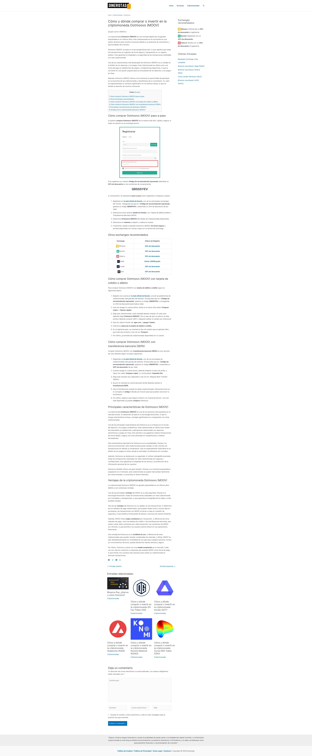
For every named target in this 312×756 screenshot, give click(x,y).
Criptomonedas (117, 15)
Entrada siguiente (167, 566)
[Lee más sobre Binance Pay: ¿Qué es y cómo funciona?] (118, 583)
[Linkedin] (116, 560)
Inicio (109, 15)
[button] (204, 6)
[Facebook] (109, 560)
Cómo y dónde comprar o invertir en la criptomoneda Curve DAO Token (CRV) (164, 648)
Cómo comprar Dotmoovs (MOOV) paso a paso (126, 96)
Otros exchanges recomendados (121, 99)
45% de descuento (152, 251)
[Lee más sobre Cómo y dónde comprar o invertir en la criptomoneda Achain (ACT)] (165, 588)
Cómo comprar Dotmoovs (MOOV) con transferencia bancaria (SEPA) (135, 104)
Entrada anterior (114, 566)
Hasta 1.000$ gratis (152, 261)
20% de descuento (152, 246)
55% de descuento (152, 256)
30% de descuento (152, 266)
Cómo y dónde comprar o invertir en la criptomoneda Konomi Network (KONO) (141, 648)
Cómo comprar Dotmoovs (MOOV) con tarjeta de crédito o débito (133, 102)
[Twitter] (112, 560)
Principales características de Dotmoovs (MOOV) (127, 107)
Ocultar (137, 92)
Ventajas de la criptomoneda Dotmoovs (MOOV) (127, 110)
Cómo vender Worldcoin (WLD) (190, 77)
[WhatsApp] (120, 560)
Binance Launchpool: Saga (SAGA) (191, 66)
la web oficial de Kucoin (133, 201)
